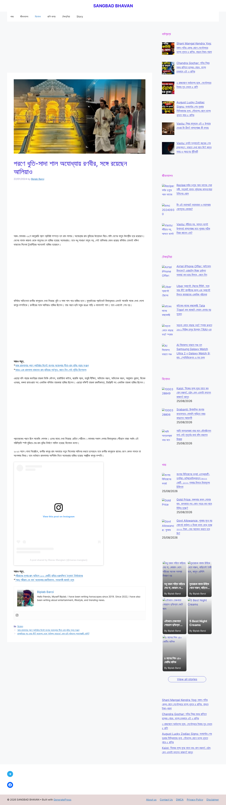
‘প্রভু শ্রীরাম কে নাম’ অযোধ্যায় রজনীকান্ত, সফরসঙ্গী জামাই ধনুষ (44, 580)
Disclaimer (212, 799)
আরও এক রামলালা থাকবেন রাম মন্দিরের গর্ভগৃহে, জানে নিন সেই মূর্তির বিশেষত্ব (50, 369)
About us (151, 799)
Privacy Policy (195, 799)
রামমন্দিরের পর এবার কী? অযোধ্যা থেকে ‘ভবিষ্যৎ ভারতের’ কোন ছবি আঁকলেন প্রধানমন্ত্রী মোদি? (53, 633)
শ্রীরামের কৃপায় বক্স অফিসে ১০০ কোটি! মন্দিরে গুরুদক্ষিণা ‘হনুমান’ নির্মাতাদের (49, 575)
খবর (12, 16)
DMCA (179, 799)
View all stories (187, 679)
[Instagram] (17, 615)
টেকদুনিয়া (66, 16)
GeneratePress (62, 799)
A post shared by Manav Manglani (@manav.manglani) (58, 560)
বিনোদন (38, 16)
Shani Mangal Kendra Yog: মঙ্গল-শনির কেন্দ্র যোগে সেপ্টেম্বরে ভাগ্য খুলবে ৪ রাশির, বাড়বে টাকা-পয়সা (185, 704)
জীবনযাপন (24, 16)
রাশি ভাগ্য (51, 16)
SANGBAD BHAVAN (113, 5)
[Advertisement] (79, 48)
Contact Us (166, 799)
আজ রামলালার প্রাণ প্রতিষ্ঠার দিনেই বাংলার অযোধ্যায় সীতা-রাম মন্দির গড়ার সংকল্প (52, 365)
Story (80, 16)
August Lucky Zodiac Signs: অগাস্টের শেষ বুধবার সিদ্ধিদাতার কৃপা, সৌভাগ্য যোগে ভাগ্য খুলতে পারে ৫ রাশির (187, 738)
